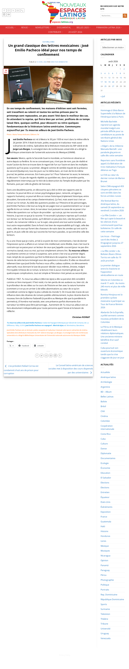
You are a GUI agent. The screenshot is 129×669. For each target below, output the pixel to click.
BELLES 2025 (83, 27)
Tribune (104, 623)
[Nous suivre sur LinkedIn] (4, 15)
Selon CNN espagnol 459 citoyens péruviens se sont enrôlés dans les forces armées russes (112, 191)
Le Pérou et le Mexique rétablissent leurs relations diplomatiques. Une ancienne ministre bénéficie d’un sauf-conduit (112, 334)
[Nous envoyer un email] (18, 10)
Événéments (106, 507)
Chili (103, 411)
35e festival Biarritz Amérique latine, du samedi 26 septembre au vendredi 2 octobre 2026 (112, 205)
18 (105, 82)
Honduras (105, 536)
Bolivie (104, 401)
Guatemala (106, 521)
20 (113, 82)
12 (109, 77)
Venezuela (105, 638)
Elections (105, 482)
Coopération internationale (107, 427)
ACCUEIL (10, 27)
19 (109, 82)
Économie (105, 468)
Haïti (103, 526)
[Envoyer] (125, 16)
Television (105, 614)
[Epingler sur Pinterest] (51, 355)
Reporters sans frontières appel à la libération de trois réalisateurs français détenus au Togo (113, 165)
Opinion (104, 560)
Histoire (104, 531)
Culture (45, 42)
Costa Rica (105, 434)
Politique (105, 584)
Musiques (105, 550)
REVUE (24, 27)
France (104, 516)
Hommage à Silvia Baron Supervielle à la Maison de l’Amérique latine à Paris (113, 113)
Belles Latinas (107, 396)
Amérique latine (108, 377)
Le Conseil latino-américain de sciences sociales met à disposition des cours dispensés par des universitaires (71, 369)
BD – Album (106, 391)
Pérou (103, 575)
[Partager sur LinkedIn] (55, 355)
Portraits (105, 589)
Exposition (106, 511)
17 (102, 82)
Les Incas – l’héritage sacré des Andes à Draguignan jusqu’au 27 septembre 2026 (112, 241)
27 (113, 86)
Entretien (105, 492)
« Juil (103, 96)
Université (105, 628)
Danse (104, 448)
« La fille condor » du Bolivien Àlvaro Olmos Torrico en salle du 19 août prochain (111, 256)
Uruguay (105, 633)
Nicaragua (105, 555)
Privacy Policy (64, 655)
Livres (51, 42)
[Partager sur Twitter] (42, 355)
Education (105, 473)
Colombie (105, 421)
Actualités (105, 372)
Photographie (107, 580)
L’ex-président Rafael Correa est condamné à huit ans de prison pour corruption (21, 370)
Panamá (104, 565)
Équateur (105, 497)
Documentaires (108, 458)
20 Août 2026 (75, 32)
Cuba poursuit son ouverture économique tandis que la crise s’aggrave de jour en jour (112, 353)
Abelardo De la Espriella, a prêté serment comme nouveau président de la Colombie (112, 317)
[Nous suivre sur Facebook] (4, 10)
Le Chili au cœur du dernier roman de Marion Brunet (113, 178)
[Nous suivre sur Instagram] (9, 10)
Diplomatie (106, 453)
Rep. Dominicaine (109, 594)
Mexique (105, 546)
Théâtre (104, 619)
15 (121, 77)
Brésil (103, 406)
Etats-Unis (105, 502)
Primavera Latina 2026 (108, 27)
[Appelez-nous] (22, 10)
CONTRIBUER (54, 32)
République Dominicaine (112, 599)
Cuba (103, 438)
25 (105, 86)
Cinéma (104, 416)
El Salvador (106, 477)
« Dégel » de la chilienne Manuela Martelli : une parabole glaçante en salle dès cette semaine (112, 151)
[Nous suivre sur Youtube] (9, 15)
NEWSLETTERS (42, 27)
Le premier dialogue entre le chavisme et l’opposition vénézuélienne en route (112, 270)
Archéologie (106, 382)
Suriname (105, 609)
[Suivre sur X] (13, 10)
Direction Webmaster (59, 62)
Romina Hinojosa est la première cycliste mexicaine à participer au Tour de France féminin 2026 (113, 301)
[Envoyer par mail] (46, 355)
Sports (104, 604)
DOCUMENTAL (64, 27)
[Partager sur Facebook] (37, 355)
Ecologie (105, 463)
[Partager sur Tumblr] (60, 355)
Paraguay (105, 570)
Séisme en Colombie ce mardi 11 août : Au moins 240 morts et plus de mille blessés (113, 285)
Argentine (105, 387)
